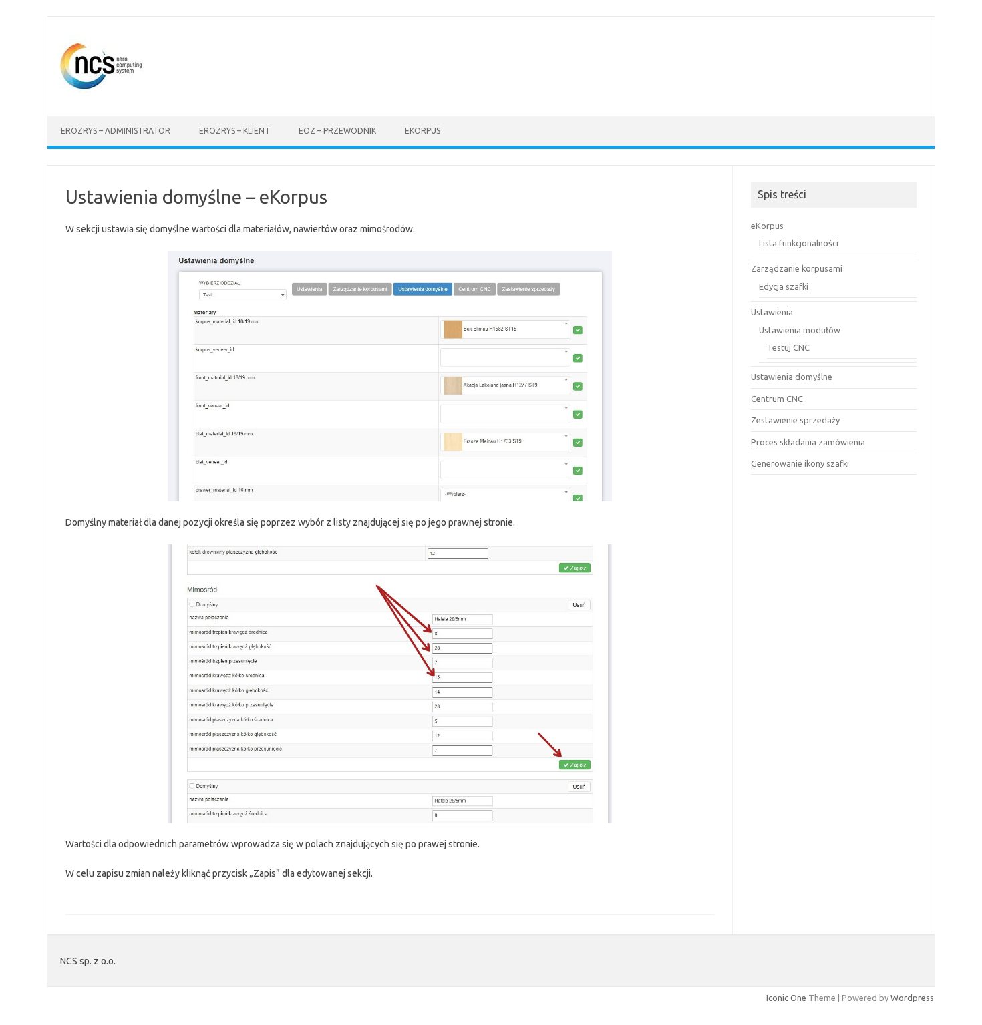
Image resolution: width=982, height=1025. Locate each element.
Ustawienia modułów (799, 330)
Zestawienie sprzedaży (795, 420)
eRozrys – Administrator (115, 130)
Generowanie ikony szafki (800, 463)
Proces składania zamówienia (808, 442)
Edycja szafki (783, 286)
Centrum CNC (777, 398)
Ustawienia (772, 312)
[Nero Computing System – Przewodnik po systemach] (103, 92)
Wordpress (912, 997)
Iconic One (786, 997)
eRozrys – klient (234, 130)
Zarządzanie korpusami (796, 268)
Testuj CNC (788, 347)
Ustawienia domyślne (791, 376)
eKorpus (422, 130)
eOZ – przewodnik (337, 130)
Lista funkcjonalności (798, 243)
